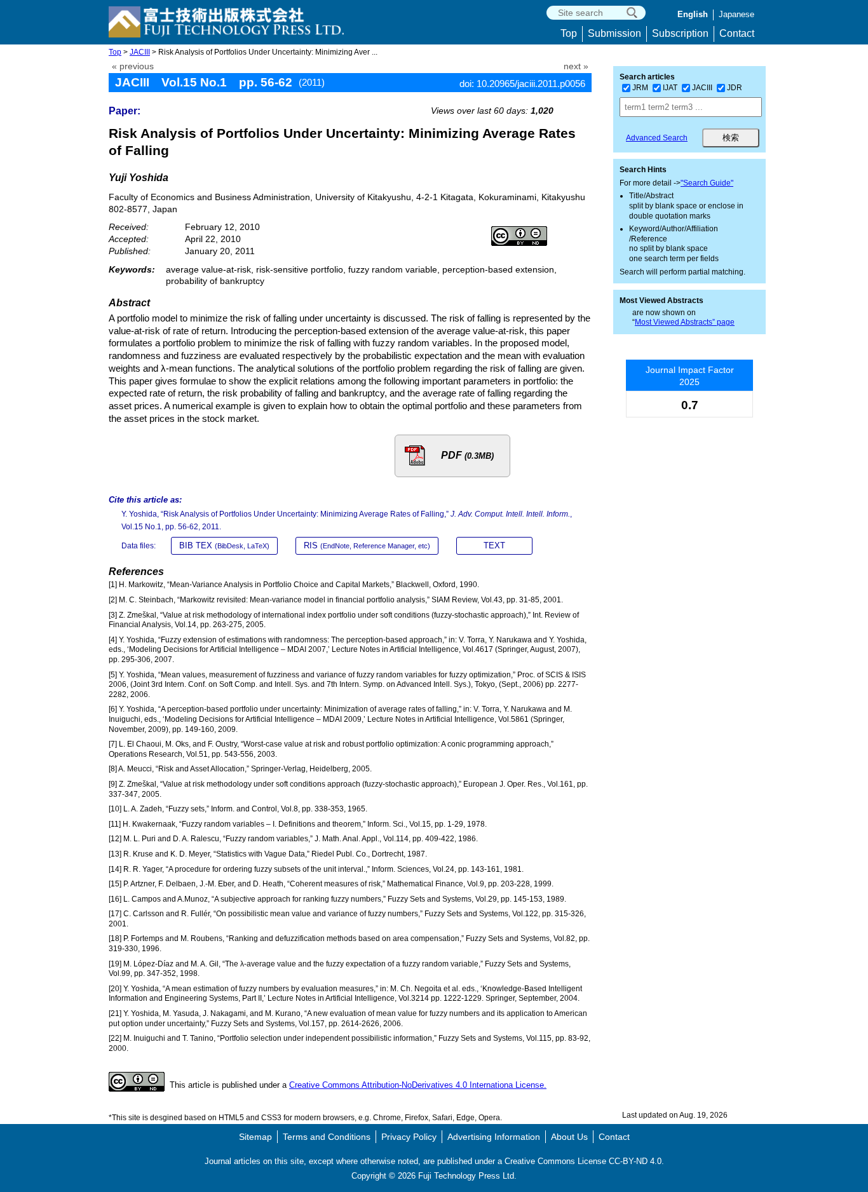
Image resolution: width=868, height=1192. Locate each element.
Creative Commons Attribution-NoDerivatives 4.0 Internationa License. (417, 1085)
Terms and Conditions (326, 1137)
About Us (569, 1137)
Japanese (736, 14)
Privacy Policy (409, 1137)
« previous (133, 66)
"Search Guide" (707, 183)
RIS (367, 545)
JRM (640, 87)
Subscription (680, 33)
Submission (614, 33)
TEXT (494, 545)
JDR (734, 87)
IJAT (670, 87)
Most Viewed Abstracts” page (685, 322)
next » (576, 66)
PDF (467, 455)
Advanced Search (657, 137)
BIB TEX (224, 545)
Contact (736, 33)
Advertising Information (493, 1137)
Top (568, 33)
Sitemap (255, 1137)
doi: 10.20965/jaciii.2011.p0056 (522, 83)
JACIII (140, 52)
